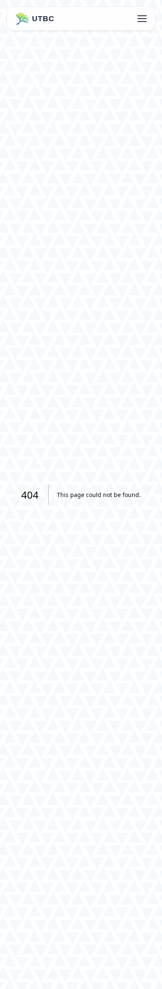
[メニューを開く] (142, 18)
